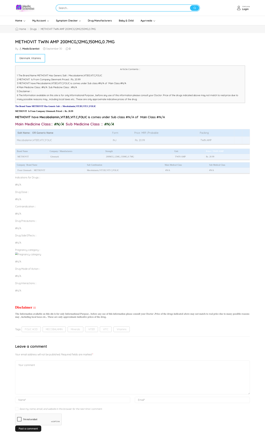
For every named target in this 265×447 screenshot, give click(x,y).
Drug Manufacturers (100, 20)
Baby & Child (126, 20)
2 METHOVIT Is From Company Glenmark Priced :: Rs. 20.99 (49, 79)
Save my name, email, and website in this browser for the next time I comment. (60, 408)
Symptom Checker (67, 20)
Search (194, 8)
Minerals (75, 329)
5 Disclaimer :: (24, 91)
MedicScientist (30, 48)
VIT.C (105, 329)
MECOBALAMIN (54, 329)
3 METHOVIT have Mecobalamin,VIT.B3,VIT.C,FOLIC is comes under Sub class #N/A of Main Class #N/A (71, 83)
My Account (39, 20)
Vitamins (36, 58)
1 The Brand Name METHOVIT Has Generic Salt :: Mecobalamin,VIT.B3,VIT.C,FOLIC (60, 75)
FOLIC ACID (31, 329)
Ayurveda (146, 20)
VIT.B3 (91, 329)
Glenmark (24, 58)
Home (18, 20)
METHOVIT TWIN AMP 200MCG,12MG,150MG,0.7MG (65, 41)
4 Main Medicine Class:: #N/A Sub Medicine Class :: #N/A (47, 87)
